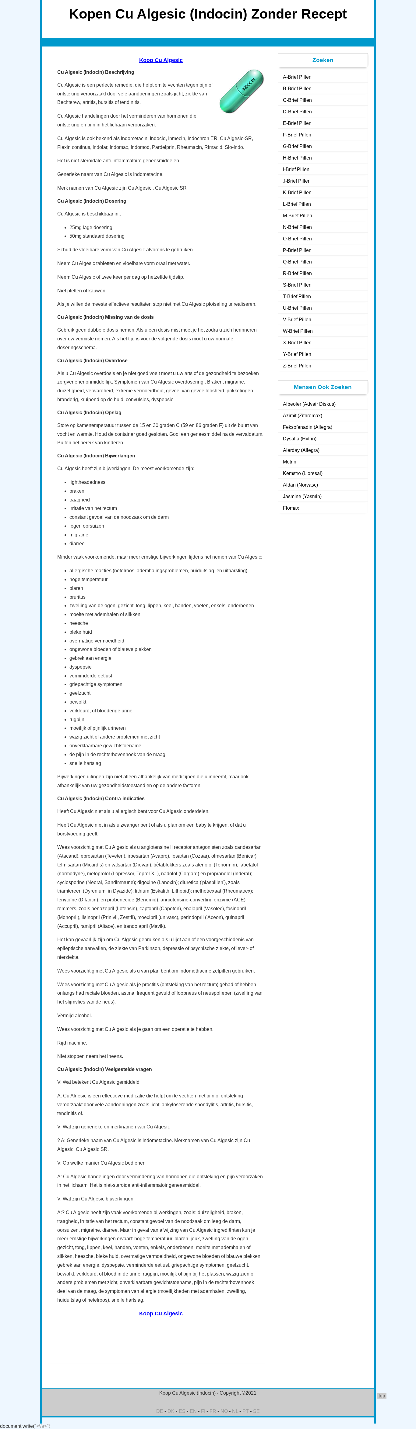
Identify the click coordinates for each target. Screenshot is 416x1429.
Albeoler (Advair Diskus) (309, 404)
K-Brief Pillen (297, 192)
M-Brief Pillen (297, 215)
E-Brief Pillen (297, 123)
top (382, 1395)
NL (235, 1411)
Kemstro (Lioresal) (303, 473)
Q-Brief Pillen (297, 261)
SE (256, 1411)
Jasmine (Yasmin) (302, 496)
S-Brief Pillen (297, 285)
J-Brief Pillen (297, 181)
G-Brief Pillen (297, 146)
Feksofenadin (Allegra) (307, 427)
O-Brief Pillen (297, 238)
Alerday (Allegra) (301, 450)
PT (245, 1411)
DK (171, 1411)
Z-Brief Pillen (297, 365)
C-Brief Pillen (297, 100)
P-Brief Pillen (297, 250)
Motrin (289, 461)
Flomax (291, 508)
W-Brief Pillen (298, 331)
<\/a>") (43, 1426)
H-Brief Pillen (297, 157)
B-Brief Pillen (297, 88)
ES (182, 1411)
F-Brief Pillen (297, 134)
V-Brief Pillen (297, 319)
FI (203, 1411)
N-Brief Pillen (297, 227)
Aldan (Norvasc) (300, 484)
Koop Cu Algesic (161, 60)
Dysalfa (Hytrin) (299, 438)
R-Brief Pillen (297, 273)
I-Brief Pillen (296, 169)
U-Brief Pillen (297, 308)
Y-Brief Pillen (297, 354)
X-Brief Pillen (297, 342)
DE (159, 1411)
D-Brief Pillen (297, 111)
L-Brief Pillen (297, 204)
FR (213, 1411)
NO (224, 1411)
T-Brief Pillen (297, 296)
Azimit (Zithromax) (302, 415)
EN (193, 1411)
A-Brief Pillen (297, 77)
